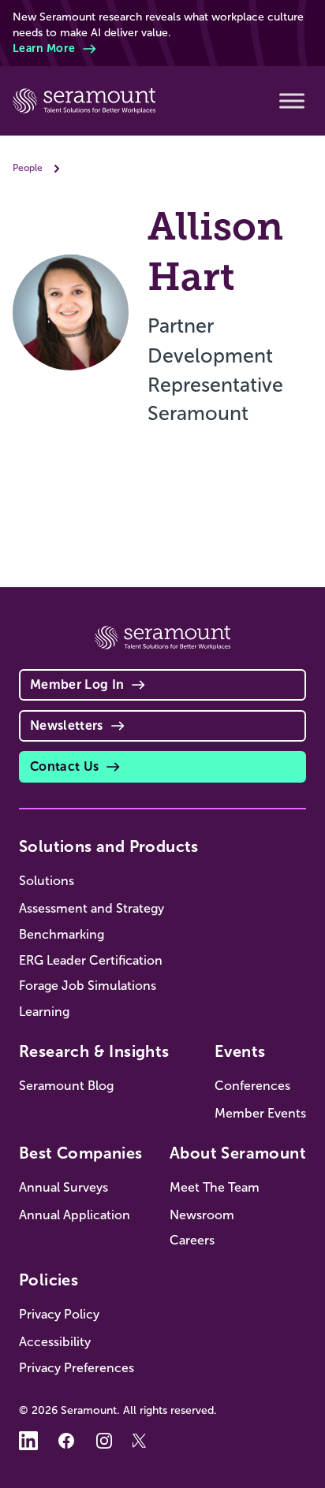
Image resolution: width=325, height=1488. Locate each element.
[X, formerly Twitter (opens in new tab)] (142, 1440)
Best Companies (81, 1153)
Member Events (260, 1113)
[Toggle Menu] (291, 100)
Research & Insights (94, 1051)
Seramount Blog (66, 1085)
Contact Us (64, 766)
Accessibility (55, 1341)
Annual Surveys (63, 1187)
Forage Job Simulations (87, 985)
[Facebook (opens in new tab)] (66, 1440)
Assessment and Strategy (91, 908)
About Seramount (238, 1153)
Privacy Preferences (76, 1368)
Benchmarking (61, 934)
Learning (44, 1011)
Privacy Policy (59, 1314)
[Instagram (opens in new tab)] (104, 1440)
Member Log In (77, 684)
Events (240, 1051)
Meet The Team (215, 1187)
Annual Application (74, 1215)
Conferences (252, 1085)
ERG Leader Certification (90, 960)
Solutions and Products (109, 846)
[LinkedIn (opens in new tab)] (28, 1440)
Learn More (44, 48)
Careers (192, 1240)
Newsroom (202, 1215)
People (28, 167)
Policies (48, 1280)
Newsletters (66, 725)
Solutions (46, 880)
